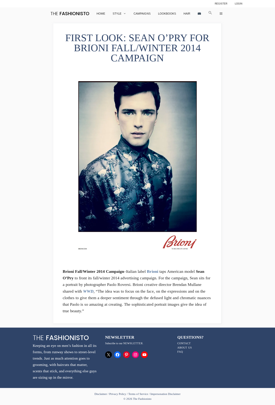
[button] (210, 13)
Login (238, 3)
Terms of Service (138, 393)
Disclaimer (101, 393)
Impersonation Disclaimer (165, 393)
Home (101, 13)
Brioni (152, 271)
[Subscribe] (199, 13)
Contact (184, 343)
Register (221, 3)
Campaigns (142, 13)
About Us (184, 347)
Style (117, 13)
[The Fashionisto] (70, 13)
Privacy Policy (117, 393)
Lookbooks (167, 13)
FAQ (180, 351)
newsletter (133, 343)
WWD (88, 291)
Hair (187, 13)
